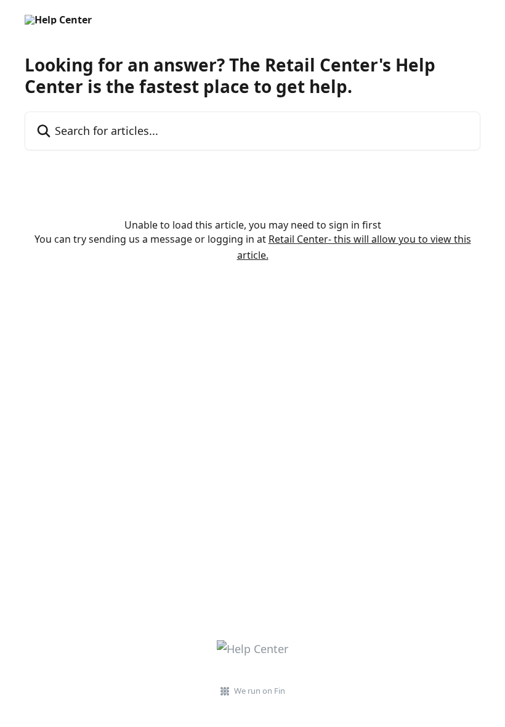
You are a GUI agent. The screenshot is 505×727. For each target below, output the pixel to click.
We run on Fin (259, 690)
